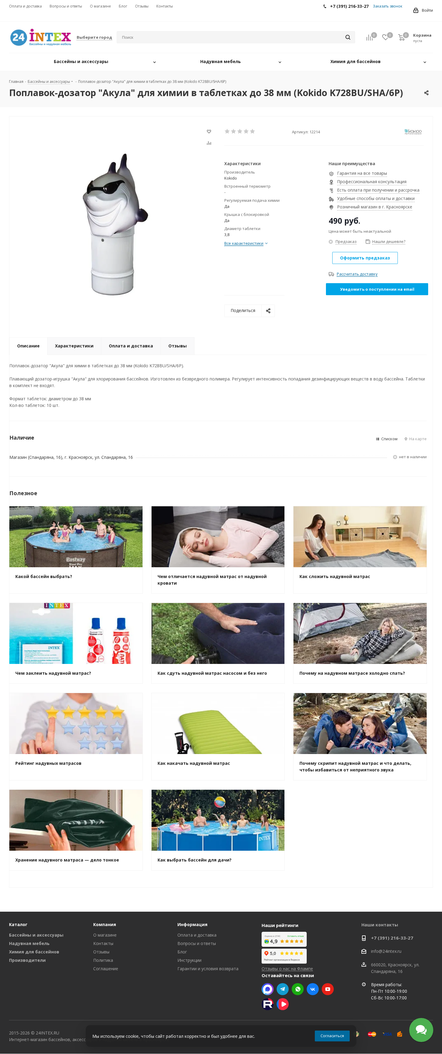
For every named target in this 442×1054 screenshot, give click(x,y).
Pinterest (268, 1004)
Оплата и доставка (196, 935)
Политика (103, 960)
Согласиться (332, 1035)
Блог (182, 952)
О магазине (105, 935)
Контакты (103, 943)
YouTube (328, 989)
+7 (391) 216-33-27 (392, 938)
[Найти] (348, 37)
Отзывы (101, 952)
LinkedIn (283, 1004)
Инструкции (189, 960)
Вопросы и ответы (196, 943)
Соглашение (105, 968)
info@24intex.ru (386, 951)
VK (313, 989)
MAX (268, 989)
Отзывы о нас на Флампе (287, 968)
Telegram (283, 989)
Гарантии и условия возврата (207, 968)
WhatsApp (298, 989)
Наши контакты (379, 925)
